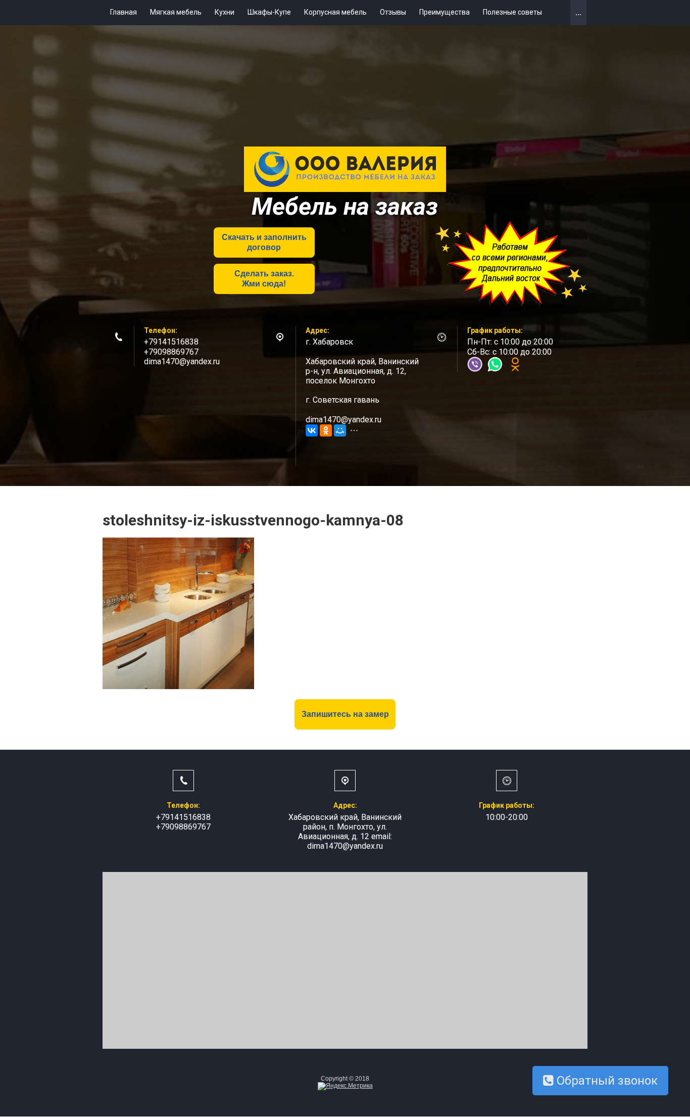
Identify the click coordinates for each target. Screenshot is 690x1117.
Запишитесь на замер (345, 714)
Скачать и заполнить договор (264, 242)
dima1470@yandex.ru (182, 361)
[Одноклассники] (326, 430)
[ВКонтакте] (312, 430)
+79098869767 (171, 352)
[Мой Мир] (340, 430)
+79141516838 (171, 342)
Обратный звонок (606, 1081)
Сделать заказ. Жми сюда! (264, 278)
